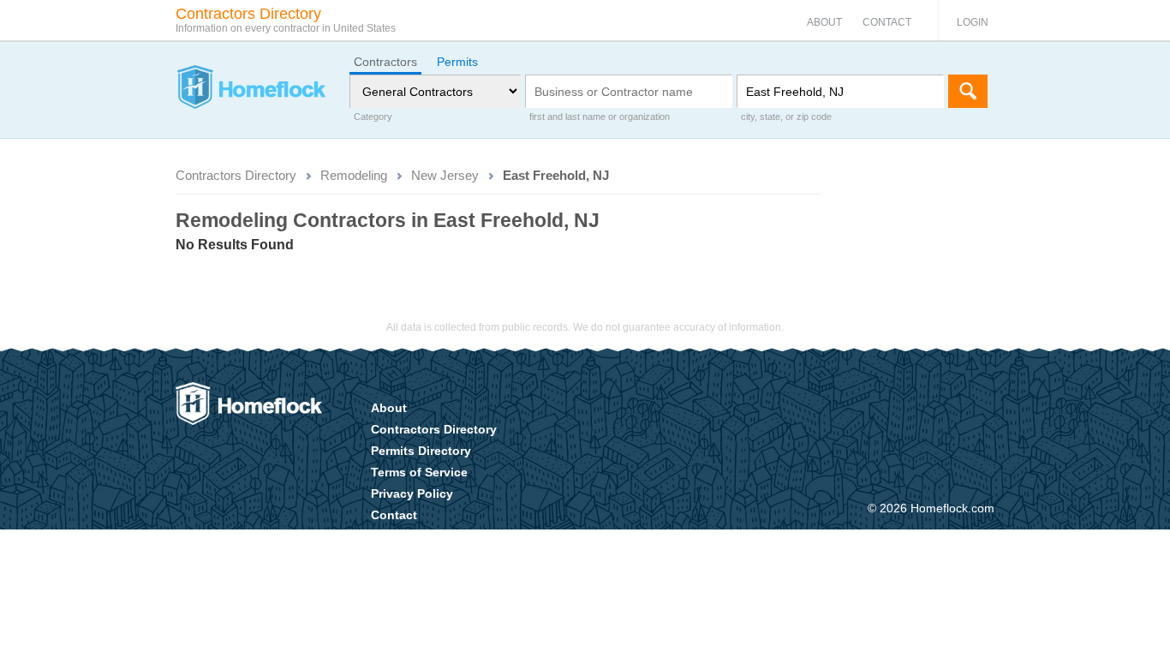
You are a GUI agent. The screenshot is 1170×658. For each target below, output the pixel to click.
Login (972, 22)
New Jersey (445, 175)
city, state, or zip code (786, 116)
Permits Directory (421, 451)
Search (968, 91)
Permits (457, 62)
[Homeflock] (250, 89)
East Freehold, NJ (556, 175)
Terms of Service (419, 472)
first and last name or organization (599, 116)
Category (373, 116)
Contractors (385, 62)
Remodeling (353, 175)
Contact (887, 22)
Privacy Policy (412, 493)
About (824, 22)
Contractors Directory (236, 175)
